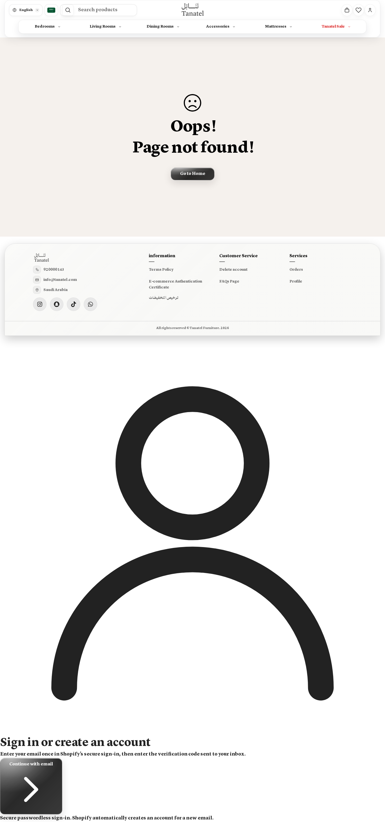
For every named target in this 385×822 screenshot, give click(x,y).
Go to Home (192, 174)
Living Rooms (103, 26)
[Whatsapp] (90, 304)
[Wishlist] (358, 10)
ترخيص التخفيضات (163, 298)
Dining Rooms (160, 26)
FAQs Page (229, 281)
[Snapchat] (56, 304)
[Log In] (370, 10)
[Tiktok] (73, 304)
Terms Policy (161, 270)
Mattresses (275, 26)
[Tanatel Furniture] (192, 10)
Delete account (233, 270)
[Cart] (347, 10)
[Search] (68, 10)
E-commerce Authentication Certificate (175, 284)
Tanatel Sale (333, 26)
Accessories (218, 26)
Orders (296, 270)
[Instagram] (40, 304)
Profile (295, 281)
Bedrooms (45, 26)
